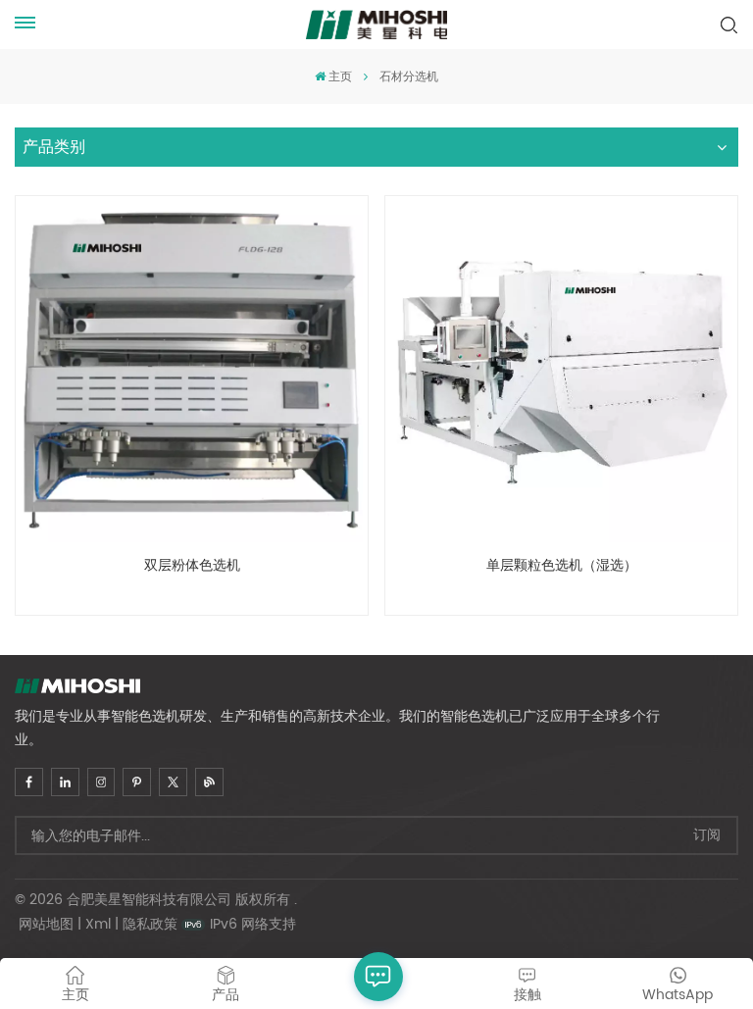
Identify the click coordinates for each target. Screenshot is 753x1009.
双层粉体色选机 (192, 567)
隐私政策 (150, 924)
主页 (340, 77)
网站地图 (46, 924)
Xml (98, 924)
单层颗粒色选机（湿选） (561, 567)
